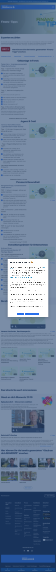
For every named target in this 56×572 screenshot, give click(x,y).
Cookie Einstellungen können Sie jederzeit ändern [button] (21, 277)
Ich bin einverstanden (32, 314)
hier (24, 307)
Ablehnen (20, 314)
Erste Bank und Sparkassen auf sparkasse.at (27, 296)
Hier (28, 268)
